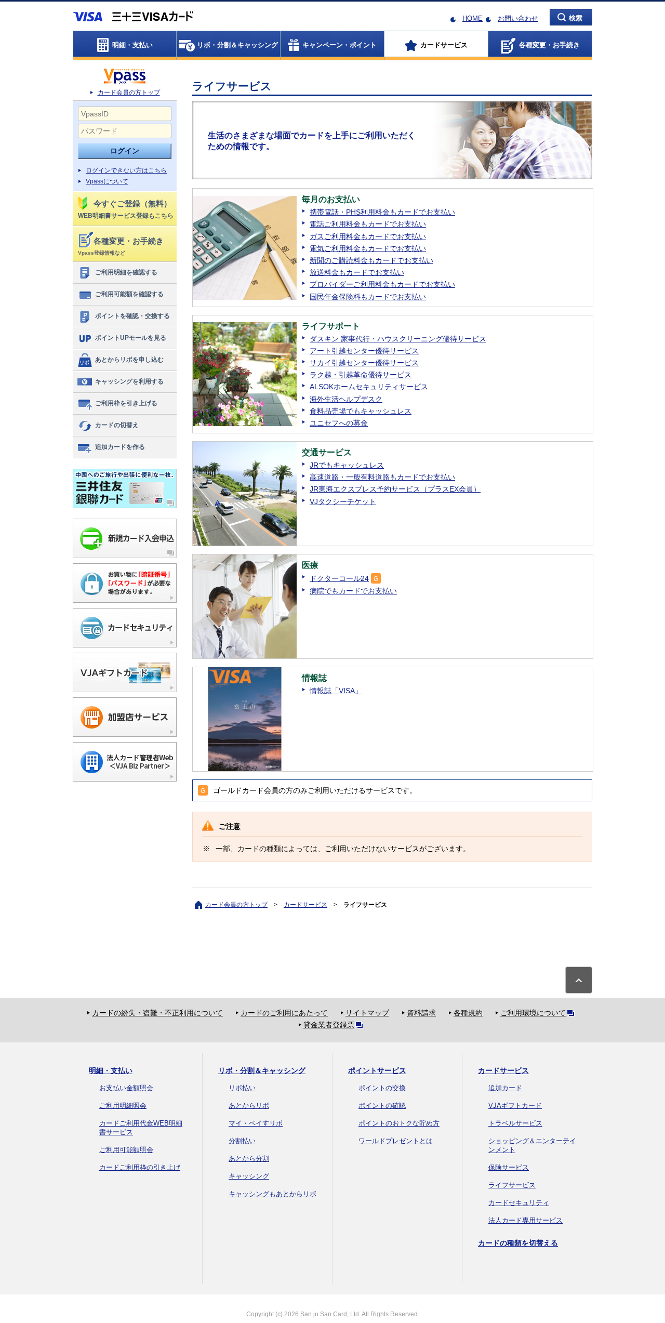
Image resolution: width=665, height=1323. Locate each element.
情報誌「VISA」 (336, 690)
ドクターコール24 (339, 578)
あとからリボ (249, 1105)
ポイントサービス (377, 1070)
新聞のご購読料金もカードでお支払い (371, 260)
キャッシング (249, 1176)
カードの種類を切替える (518, 1243)
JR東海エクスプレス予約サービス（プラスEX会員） (395, 489)
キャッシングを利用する (129, 381)
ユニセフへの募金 (339, 423)
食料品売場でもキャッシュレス (360, 411)
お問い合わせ (518, 18)
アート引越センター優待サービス (364, 351)
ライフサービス (512, 1185)
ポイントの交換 (382, 1088)
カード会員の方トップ (129, 92)
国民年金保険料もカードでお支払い (368, 297)
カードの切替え (117, 425)
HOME (472, 18)
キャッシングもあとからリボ (272, 1194)
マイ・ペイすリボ (256, 1123)
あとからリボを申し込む (129, 359)
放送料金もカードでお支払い (357, 272)
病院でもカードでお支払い (353, 591)
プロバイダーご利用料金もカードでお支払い (382, 284)
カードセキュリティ (518, 1203)
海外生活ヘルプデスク (346, 399)
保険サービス (508, 1167)
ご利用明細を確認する (126, 272)
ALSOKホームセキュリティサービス (369, 386)
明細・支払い (110, 1070)
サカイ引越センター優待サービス (364, 363)
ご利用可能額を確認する (129, 294)
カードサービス (305, 904)
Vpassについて (107, 181)
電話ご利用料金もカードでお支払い (368, 224)
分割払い (242, 1141)
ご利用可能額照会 (126, 1150)
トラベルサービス (515, 1123)
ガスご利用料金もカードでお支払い (368, 236)
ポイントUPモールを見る (130, 337)
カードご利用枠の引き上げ (139, 1167)
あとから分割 (249, 1158)
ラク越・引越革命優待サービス (360, 375)
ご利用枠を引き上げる (126, 403)
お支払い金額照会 (126, 1088)
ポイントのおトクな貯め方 (399, 1123)
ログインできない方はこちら (126, 170)
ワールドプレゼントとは (395, 1141)
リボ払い (242, 1088)
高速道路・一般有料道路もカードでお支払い (382, 477)
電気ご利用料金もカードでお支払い (368, 248)
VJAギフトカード (515, 1105)
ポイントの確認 (382, 1105)
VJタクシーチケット (343, 501)
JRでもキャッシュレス (347, 465)
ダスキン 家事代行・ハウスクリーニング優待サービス (398, 339)
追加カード (505, 1088)
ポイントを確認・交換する (132, 316)
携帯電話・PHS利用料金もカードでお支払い (382, 212)
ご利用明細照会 (123, 1105)
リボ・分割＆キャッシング (261, 1070)
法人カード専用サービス (525, 1220)
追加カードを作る (120, 447)
